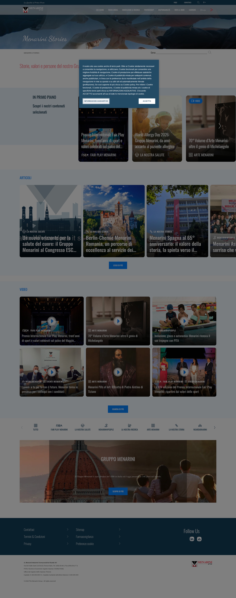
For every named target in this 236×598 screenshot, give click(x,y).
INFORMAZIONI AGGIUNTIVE (96, 101)
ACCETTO (147, 101)
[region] (119, 84)
